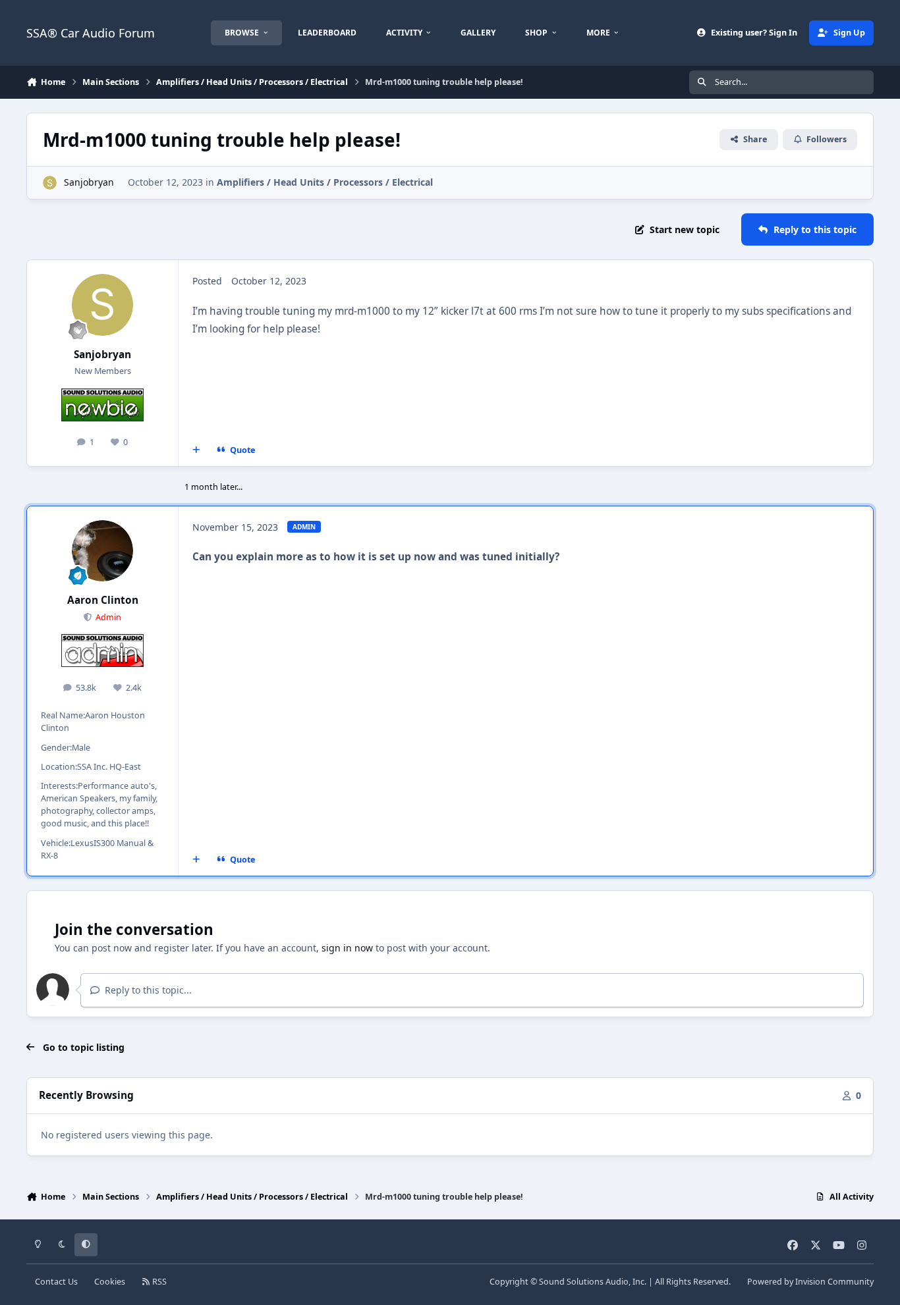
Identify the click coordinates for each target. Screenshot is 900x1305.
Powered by (810, 1281)
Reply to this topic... (147, 990)
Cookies (109, 1281)
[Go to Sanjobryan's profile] (50, 183)
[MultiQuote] (196, 450)
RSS (158, 1281)
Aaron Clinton (102, 600)
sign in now (347, 948)
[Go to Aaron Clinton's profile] (103, 551)
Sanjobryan (89, 182)
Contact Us (56, 1281)
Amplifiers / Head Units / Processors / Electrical (325, 182)
